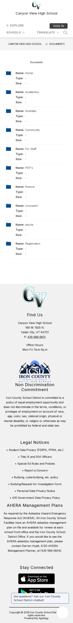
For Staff (30, 149)
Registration (32, 243)
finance (30, 186)
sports (29, 224)
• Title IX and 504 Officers (35, 456)
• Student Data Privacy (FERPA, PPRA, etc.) (34, 450)
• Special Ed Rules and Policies (35, 463)
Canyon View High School (25, 44)
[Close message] (66, 594)
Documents (57, 44)
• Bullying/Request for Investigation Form (34, 484)
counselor (31, 205)
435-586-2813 (36, 337)
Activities (30, 111)
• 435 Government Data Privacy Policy (35, 497)
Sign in (58, 26)
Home (29, 73)
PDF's (29, 167)
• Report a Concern (35, 470)
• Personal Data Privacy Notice (35, 491)
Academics (32, 92)
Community (32, 130)
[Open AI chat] (62, 612)
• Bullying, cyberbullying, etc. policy (35, 477)
